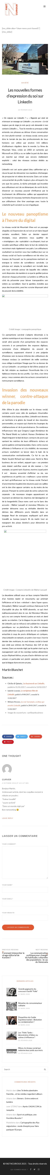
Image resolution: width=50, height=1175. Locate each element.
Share (9, 736)
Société (25, 83)
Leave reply (7, 818)
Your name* (7, 885)
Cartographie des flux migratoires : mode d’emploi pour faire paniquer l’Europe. (22, 1126)
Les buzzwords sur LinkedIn (33, 683)
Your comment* (9, 844)
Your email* (7, 899)
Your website (8, 913)
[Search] (45, 1069)
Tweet (23, 736)
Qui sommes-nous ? (19, 1169)
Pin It (9, 742)
